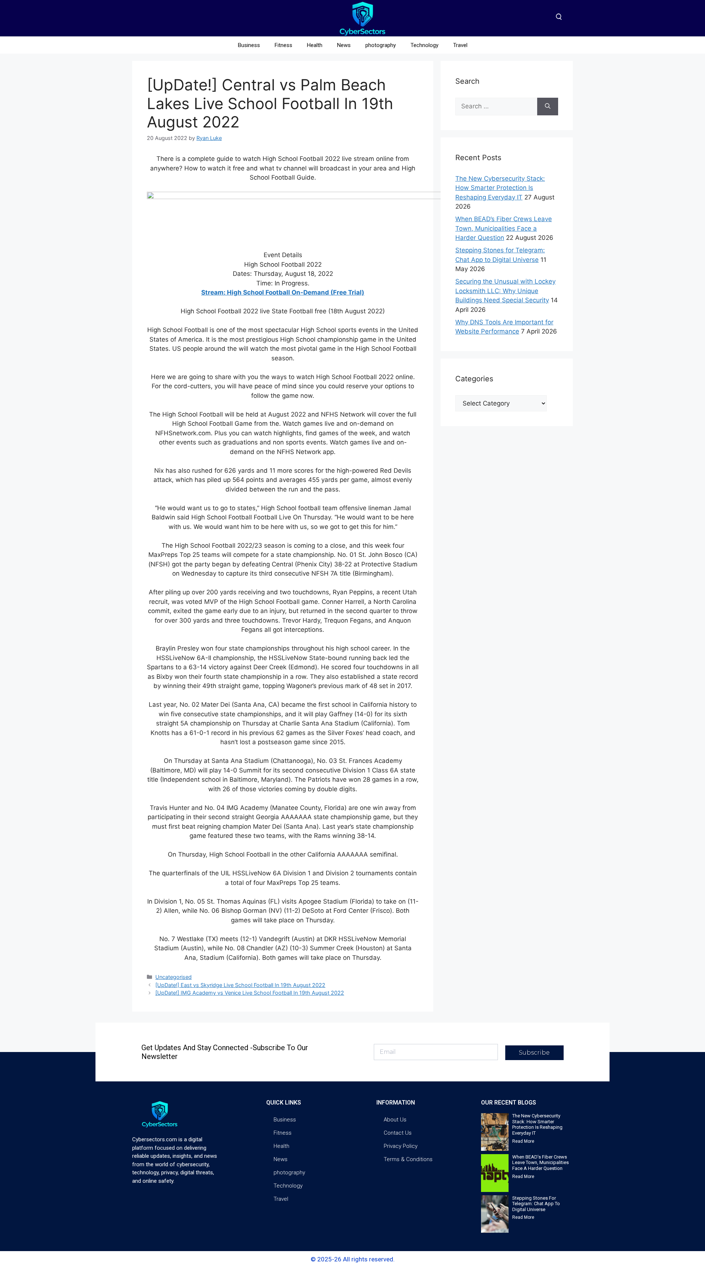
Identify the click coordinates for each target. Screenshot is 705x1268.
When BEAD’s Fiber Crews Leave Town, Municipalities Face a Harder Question (503, 228)
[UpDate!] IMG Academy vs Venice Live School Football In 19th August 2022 (249, 993)
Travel (460, 45)
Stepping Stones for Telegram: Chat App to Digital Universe (536, 1203)
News (344, 45)
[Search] (547, 106)
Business (249, 45)
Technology (424, 45)
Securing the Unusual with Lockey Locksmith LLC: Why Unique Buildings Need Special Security (505, 291)
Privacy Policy (400, 1146)
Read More (523, 1141)
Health (314, 45)
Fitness (283, 45)
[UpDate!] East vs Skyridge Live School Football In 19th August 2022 (240, 985)
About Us (395, 1119)
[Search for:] (496, 106)
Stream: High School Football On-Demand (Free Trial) (282, 292)
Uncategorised (173, 977)
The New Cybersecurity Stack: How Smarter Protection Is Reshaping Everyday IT (500, 188)
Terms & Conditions (408, 1159)
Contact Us (398, 1133)
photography (380, 45)
